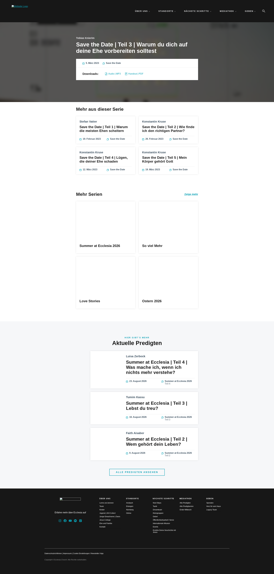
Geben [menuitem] (249, 11)
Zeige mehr (191, 194)
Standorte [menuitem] (165, 11)
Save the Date (113, 63)
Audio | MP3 (114, 74)
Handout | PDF (135, 74)
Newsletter (95, 553)
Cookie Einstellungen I (81, 553)
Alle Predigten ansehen (137, 472)
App (101, 553)
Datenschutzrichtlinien (53, 553)
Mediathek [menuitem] (227, 11)
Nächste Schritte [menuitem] (196, 11)
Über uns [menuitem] (141, 11)
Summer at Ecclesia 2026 (178, 382)
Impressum (67, 553)
